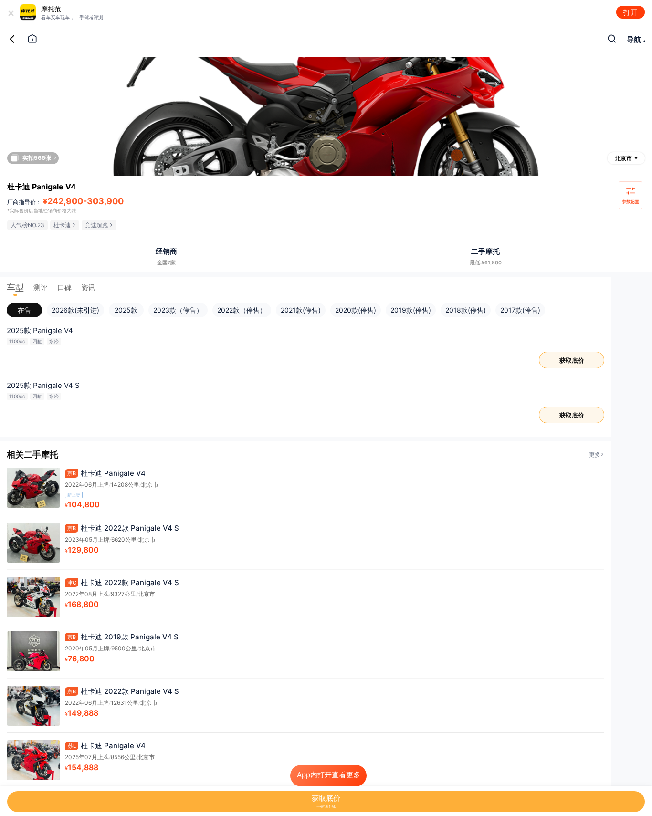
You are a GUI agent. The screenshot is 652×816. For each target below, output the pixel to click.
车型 (15, 287)
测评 (40, 287)
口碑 (64, 287)
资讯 (88, 287)
